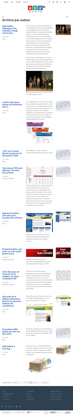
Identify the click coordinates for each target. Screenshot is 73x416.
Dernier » (45, 382)
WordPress (6, 396)
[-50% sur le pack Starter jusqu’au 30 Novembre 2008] (63, 155)
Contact (25, 2)
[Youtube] (65, 2)
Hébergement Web (8, 178)
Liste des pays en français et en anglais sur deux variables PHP (10, 275)
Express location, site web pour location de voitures (12, 215)
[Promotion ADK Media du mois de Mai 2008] (63, 334)
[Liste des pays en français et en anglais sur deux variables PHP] (63, 276)
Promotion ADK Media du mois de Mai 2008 (11, 331)
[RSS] (69, 2)
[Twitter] (53, 2)
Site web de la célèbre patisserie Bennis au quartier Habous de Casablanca (11, 301)
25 (33, 382)
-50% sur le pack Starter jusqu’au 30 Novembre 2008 (12, 153)
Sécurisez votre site (55, 396)
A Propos (5, 2)
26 (36, 382)
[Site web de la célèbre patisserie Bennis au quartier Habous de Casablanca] (63, 301)
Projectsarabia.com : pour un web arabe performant (12, 251)
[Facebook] (49, 2)
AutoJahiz (29, 396)
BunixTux (49, 41)
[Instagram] (61, 2)
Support (18, 2)
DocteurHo (36, 36)
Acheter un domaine (56, 394)
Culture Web (29, 391)
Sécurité (28, 394)
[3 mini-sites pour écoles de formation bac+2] (63, 106)
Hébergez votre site (55, 391)
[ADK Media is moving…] (63, 351)
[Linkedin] (57, 2)
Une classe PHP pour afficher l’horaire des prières (12, 170)
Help (12, 2)
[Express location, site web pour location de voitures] (63, 217)
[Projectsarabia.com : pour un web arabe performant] (63, 253)
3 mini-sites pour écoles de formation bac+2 (12, 104)
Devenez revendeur (55, 399)
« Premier (15, 382)
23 (27, 382)
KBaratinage (44, 54)
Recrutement (30, 399)
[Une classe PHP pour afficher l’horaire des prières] (63, 172)
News (4, 39)
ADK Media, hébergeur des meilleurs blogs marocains (10, 29)
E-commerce (6, 399)
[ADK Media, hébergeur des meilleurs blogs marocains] (63, 30)
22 (24, 382)
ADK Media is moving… (8, 347)
